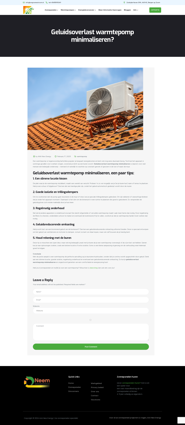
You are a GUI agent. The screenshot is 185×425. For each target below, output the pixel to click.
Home (71, 383)
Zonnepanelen (50, 10)
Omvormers (73, 391)
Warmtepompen (67, 10)
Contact (94, 395)
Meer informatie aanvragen (109, 10)
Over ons (95, 391)
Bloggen (127, 10)
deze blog (94, 268)
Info (135, 10)
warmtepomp (82, 156)
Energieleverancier (86, 10)
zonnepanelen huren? (131, 383)
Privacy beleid (97, 387)
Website (36, 306)
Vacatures (95, 399)
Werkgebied (96, 383)
